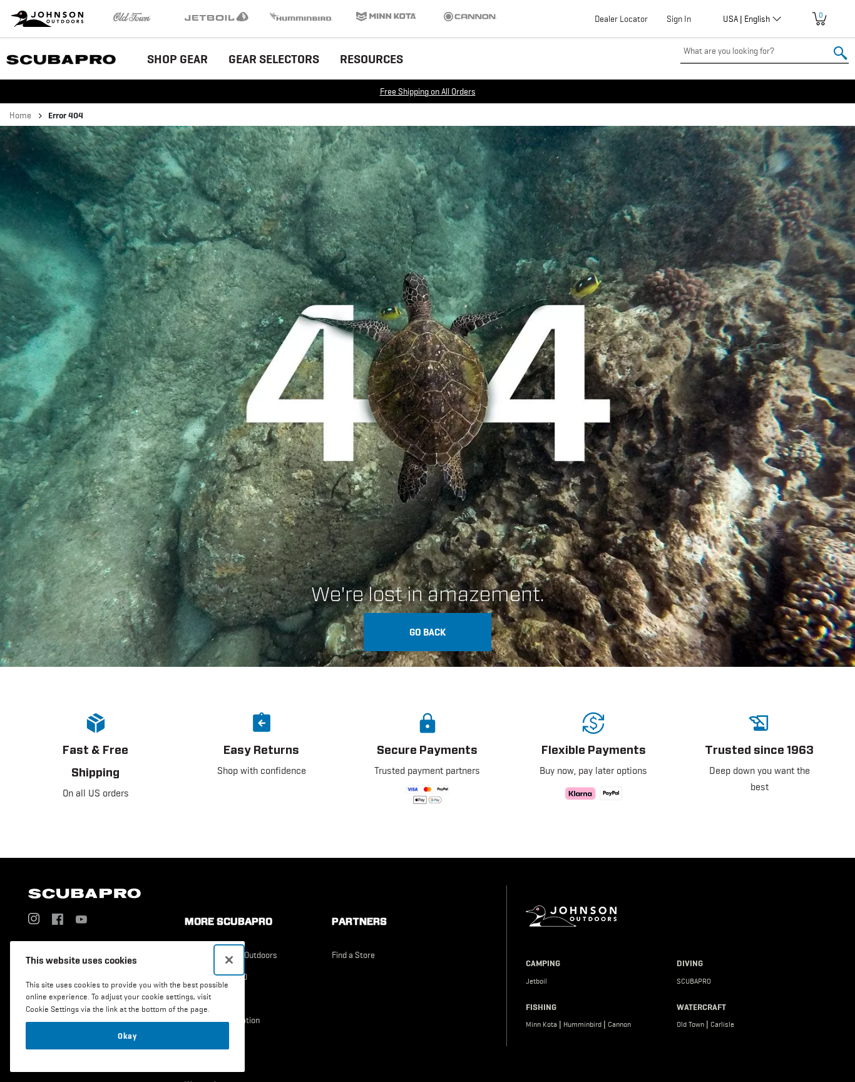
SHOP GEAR (177, 59)
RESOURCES (371, 59)
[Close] (229, 960)
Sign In (679, 19)
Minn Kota (541, 1024)
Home (20, 115)
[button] (95, 767)
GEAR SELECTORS (273, 59)
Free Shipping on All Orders (428, 91)
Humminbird (582, 1024)
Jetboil (536, 981)
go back (427, 631)
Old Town (690, 1024)
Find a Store (353, 955)
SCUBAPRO (694, 981)
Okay (127, 1036)
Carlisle (722, 1024)
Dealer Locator (621, 19)
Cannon (619, 1024)
